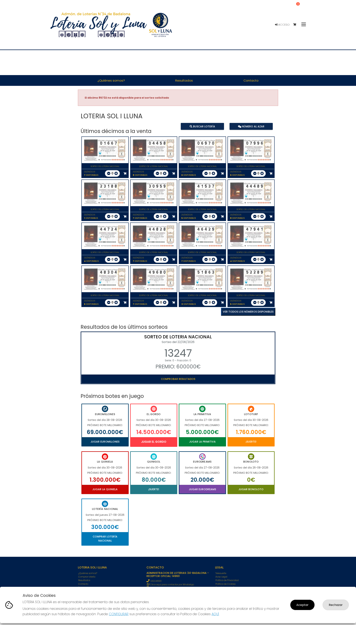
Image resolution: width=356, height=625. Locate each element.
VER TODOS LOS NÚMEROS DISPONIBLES (248, 312)
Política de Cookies (225, 584)
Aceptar (302, 605)
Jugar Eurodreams (202, 489)
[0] (296, 25)
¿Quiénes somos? (87, 573)
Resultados (84, 580)
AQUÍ (215, 614)
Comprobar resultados (178, 379)
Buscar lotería (203, 126)
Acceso (284, 25)
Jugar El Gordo (153, 442)
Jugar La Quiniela (105, 489)
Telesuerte (220, 573)
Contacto (83, 584)
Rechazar (336, 605)
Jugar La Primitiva (202, 441)
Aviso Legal (221, 576)
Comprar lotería (86, 576)
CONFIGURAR (118, 614)
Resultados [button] (184, 80)
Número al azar (252, 126)
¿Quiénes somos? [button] (111, 80)
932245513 (155, 581)
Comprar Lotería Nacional (105, 538)
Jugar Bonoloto (250, 489)
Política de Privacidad (227, 580)
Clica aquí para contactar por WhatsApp (171, 584)
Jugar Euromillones (104, 441)
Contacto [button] (250, 80)
